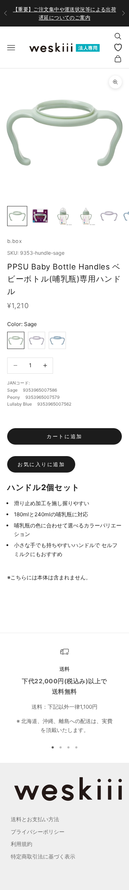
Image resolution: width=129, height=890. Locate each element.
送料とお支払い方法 (35, 819)
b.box (14, 241)
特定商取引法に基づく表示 (43, 856)
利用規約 (21, 844)
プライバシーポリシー (37, 831)
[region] (64, 691)
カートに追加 (64, 436)
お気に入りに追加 (41, 464)
